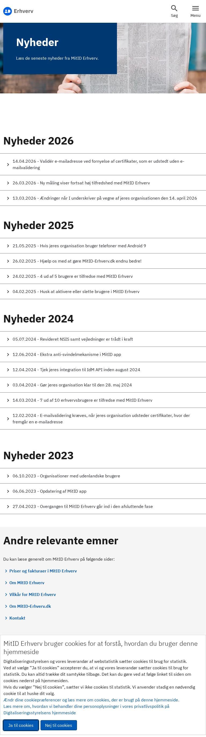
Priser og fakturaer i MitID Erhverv (43, 570)
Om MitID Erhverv (26, 582)
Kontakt (17, 618)
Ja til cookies (21, 725)
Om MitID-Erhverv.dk (30, 606)
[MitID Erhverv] (18, 11)
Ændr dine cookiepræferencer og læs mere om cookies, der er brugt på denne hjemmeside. (91, 699)
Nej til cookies (58, 725)
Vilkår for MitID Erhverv (32, 594)
